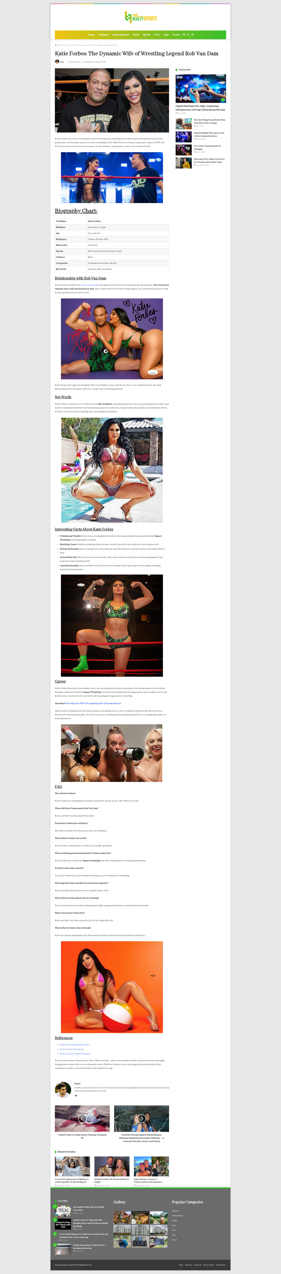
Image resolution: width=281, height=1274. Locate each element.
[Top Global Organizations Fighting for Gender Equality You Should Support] (72, 1166)
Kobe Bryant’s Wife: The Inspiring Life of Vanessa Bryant (93, 703)
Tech (157, 34)
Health (174, 1220)
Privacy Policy (208, 1265)
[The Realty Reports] (140, 17)
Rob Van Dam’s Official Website (75, 1054)
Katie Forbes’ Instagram (72, 1049)
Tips (166, 34)
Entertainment (121, 34)
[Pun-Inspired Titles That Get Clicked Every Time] (63, 1211)
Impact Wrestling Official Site (74, 1044)
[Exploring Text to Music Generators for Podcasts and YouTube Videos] (184, 163)
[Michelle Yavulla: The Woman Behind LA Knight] (112, 1166)
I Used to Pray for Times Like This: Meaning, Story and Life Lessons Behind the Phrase (90, 1223)
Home (91, 34)
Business (104, 34)
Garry (62, 62)
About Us (188, 1265)
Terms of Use (220, 1265)
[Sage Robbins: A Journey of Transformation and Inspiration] (151, 1166)
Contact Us (197, 1265)
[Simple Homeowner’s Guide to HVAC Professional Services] (63, 1249)
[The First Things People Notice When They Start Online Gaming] (184, 123)
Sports (146, 34)
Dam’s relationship (90, 285)
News (136, 34)
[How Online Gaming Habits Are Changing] (184, 150)
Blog (64, 45)
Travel (176, 34)
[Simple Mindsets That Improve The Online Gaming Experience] (184, 136)
